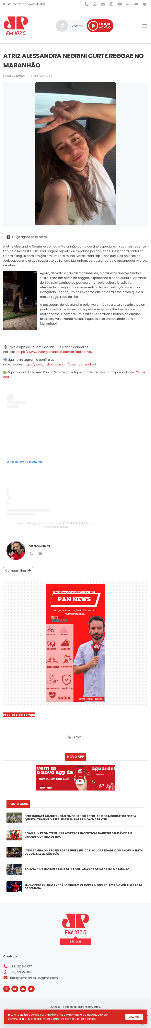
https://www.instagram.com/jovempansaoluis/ (59, 364)
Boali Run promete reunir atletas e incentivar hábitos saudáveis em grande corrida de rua (78, 835)
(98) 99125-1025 (21, 972)
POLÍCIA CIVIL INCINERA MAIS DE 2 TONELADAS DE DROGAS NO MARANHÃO (77, 869)
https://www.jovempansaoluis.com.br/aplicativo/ (54, 352)
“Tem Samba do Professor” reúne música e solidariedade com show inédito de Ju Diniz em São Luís (84, 852)
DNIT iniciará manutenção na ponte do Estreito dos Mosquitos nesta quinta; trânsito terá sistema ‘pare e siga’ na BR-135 (80, 817)
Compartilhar (15, 570)
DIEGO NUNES (39, 546)
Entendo (134, 1017)
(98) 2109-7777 (21, 966)
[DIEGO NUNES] (15, 550)
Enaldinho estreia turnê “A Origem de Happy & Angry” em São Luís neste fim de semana (83, 886)
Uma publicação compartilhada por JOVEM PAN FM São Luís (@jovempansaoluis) (56, 525)
